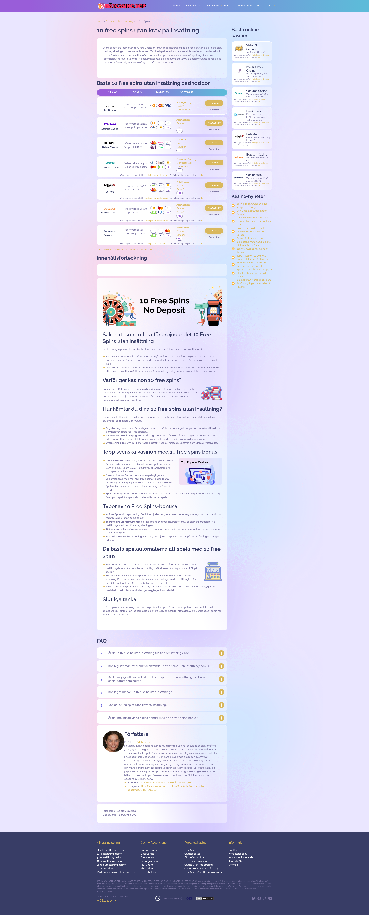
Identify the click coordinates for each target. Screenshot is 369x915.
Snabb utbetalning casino (111, 864)
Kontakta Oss (235, 861)
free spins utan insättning (119, 21)
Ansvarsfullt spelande (240, 857)
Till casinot (214, 103)
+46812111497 (106, 900)
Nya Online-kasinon (195, 861)
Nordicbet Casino (150, 872)
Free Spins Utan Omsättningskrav (203, 872)
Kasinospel (213, 5)
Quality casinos (105, 868)
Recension (214, 109)
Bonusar (228, 5)
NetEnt (180, 105)
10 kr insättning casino (109, 853)
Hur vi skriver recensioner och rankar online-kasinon (125, 249)
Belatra (180, 123)
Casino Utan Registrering (198, 864)
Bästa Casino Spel (194, 857)
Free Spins (190, 850)
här (202, 175)
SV (270, 5)
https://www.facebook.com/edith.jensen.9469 (166, 782)
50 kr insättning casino (109, 857)
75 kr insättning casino (109, 861)
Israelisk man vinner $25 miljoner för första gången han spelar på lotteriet (254, 283)
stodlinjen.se (150, 175)
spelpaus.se (162, 175)
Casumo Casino (149, 850)
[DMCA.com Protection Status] (205, 899)
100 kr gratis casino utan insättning (116, 872)
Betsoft (180, 189)
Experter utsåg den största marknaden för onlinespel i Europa (251, 231)
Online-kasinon (193, 5)
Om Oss (232, 850)
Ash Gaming (183, 119)
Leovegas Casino (150, 861)
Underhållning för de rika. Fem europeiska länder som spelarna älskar (254, 221)
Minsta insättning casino (110, 850)
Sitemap (233, 864)
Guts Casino (147, 853)
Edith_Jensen (144, 742)
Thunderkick (183, 109)
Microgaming (184, 102)
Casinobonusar (192, 853)
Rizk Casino (147, 864)
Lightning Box (184, 162)
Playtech (181, 146)
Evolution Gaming (186, 159)
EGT (178, 127)
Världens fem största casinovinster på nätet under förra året (252, 249)
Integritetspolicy (237, 853)
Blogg (260, 5)
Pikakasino (147, 868)
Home (176, 5)
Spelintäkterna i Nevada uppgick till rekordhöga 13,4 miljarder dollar (254, 273)
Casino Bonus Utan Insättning (201, 868)
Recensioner (245, 5)
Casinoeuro (147, 857)
